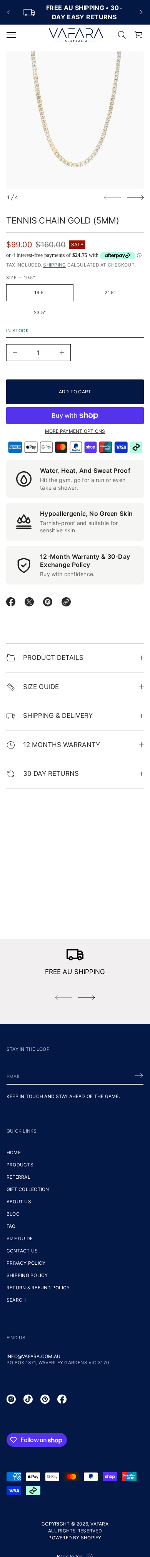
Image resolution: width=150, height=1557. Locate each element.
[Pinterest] (45, 1399)
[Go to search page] (121, 35)
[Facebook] (61, 1399)
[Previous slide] (8, 12)
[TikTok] (28, 1399)
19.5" (39, 292)
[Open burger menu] (11, 35)
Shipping (54, 265)
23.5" (40, 312)
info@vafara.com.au (33, 1356)
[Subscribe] (138, 1075)
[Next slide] (135, 197)
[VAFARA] (76, 35)
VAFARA (99, 1524)
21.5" (110, 292)
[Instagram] (11, 1399)
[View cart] (138, 35)
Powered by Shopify (74, 1537)
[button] (121, 35)
